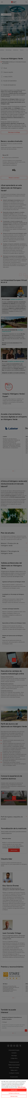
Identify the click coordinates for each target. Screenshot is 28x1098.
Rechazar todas (14, 1096)
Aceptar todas (14, 1090)
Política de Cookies (22, 1087)
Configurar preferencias (14, 1093)
